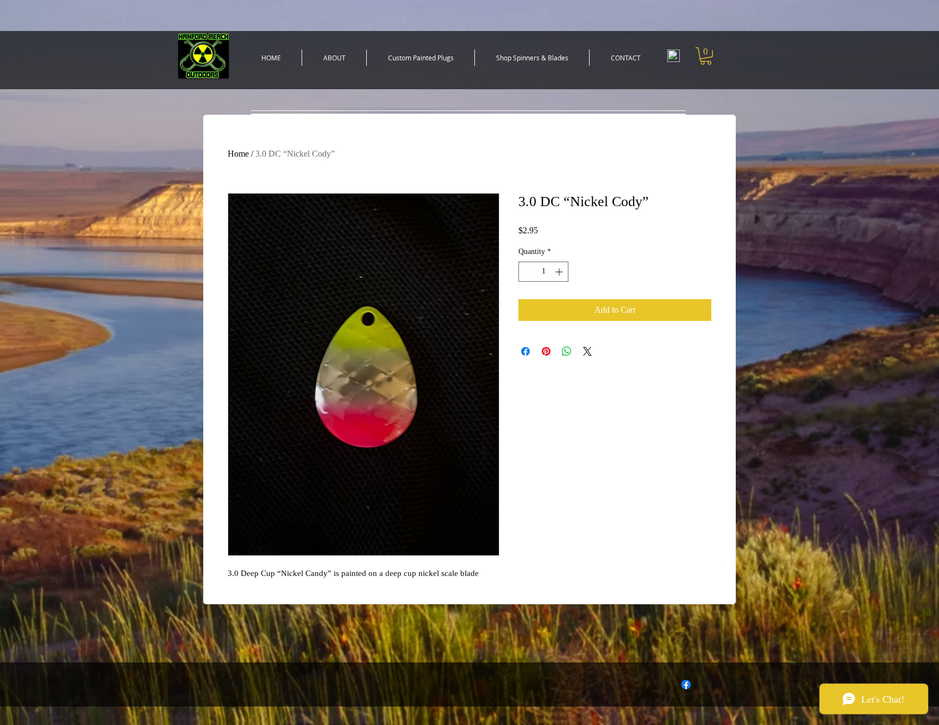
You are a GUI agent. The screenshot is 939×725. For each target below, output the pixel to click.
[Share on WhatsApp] (566, 351)
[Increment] (560, 271)
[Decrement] (527, 271)
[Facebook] (686, 684)
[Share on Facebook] (525, 351)
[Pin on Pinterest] (546, 351)
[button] (420, 57)
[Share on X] (587, 351)
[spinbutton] (543, 271)
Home (238, 153)
